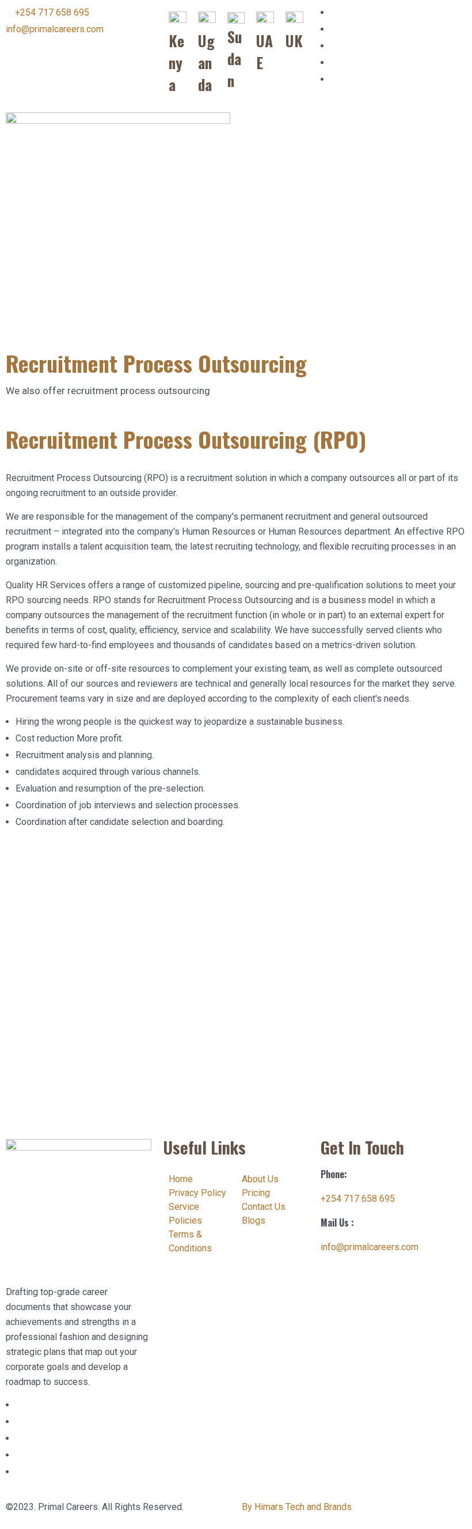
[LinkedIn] (333, 12)
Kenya (176, 62)
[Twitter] (333, 62)
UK (294, 40)
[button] (354, 123)
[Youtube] (333, 79)
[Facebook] (333, 45)
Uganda (206, 62)
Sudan (234, 58)
